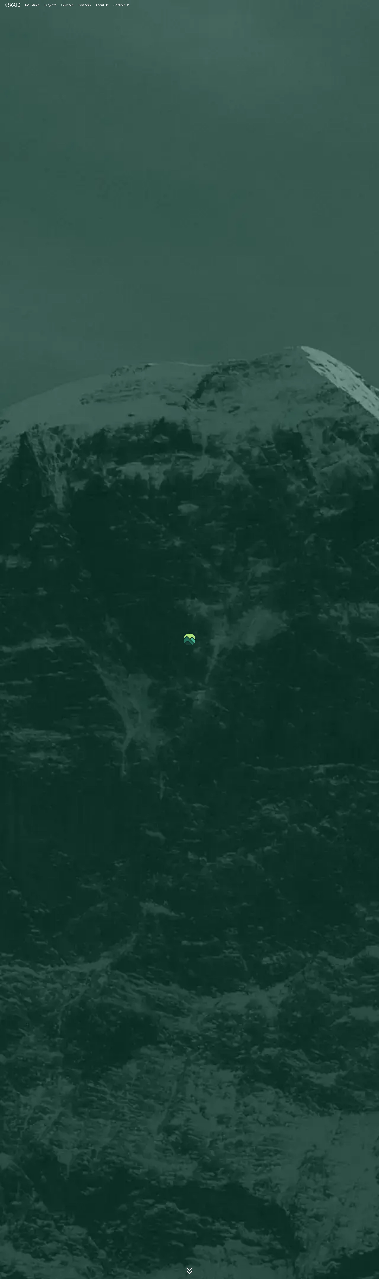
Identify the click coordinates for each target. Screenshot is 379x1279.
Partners (84, 5)
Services (67, 5)
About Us (102, 5)
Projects (50, 5)
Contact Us (121, 5)
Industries (32, 5)
